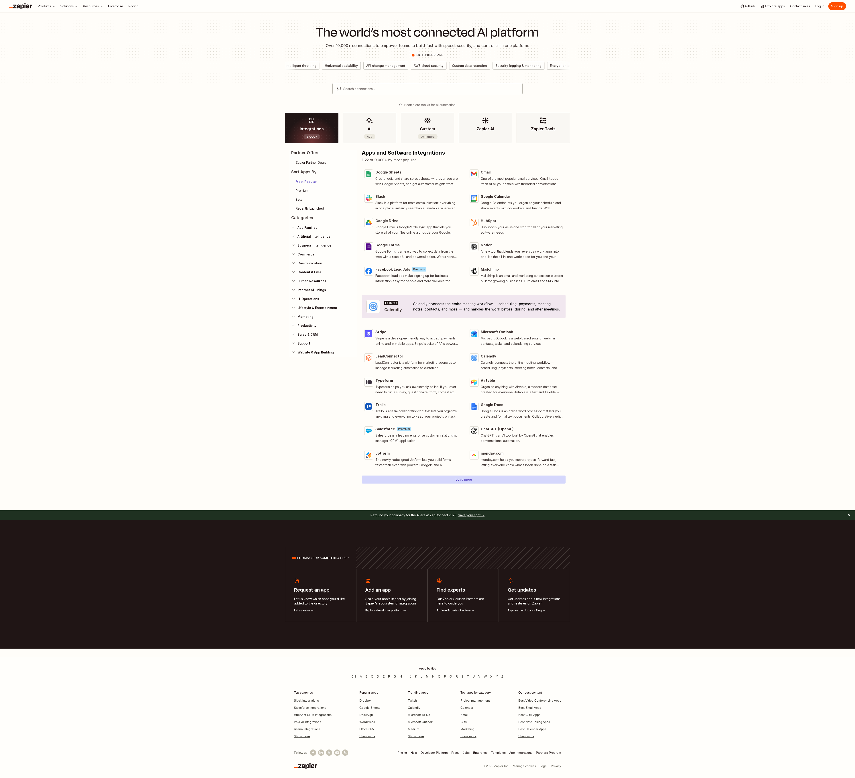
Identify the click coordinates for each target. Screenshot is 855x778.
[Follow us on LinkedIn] (321, 752)
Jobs (466, 752)
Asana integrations (307, 729)
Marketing (467, 729)
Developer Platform (434, 752)
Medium (413, 729)
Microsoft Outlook (420, 722)
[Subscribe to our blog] (345, 752)
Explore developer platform (383, 610)
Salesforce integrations (310, 707)
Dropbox (365, 700)
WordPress (367, 722)
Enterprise (480, 752)
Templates (498, 752)
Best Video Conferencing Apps (539, 700)
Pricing (402, 752)
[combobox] (427, 88)
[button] (323, 181)
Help (414, 752)
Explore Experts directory (454, 610)
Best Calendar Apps (532, 729)
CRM (464, 722)
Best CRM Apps (529, 715)
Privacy (556, 766)
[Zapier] (20, 6)
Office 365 (366, 729)
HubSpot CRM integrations (313, 715)
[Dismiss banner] (849, 515)
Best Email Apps (529, 707)
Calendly (414, 707)
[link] (311, 128)
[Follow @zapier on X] (329, 752)
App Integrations (520, 752)
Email (464, 715)
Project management (475, 700)
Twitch (412, 700)
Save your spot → (471, 515)
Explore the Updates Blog (525, 610)
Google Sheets (369, 707)
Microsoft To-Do (419, 715)
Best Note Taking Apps (534, 722)
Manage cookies (524, 766)
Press (455, 752)
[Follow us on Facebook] (313, 752)
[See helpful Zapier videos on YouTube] (337, 752)
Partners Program (548, 752)
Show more (302, 736)
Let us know (302, 610)
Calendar (466, 707)
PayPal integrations (307, 722)
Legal (543, 766)
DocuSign (366, 715)
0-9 (354, 676)
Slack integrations (306, 700)
